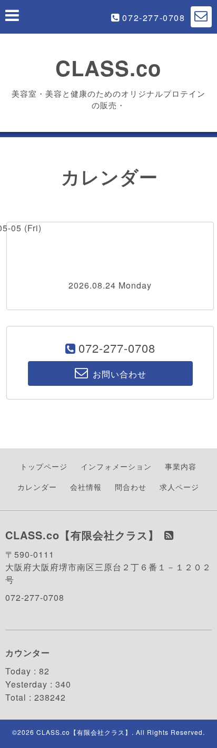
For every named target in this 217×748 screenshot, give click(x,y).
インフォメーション (116, 466)
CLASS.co (108, 68)
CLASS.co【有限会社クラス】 (84, 731)
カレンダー (37, 486)
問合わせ (130, 486)
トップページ (43, 466)
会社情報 (86, 486)
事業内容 (180, 466)
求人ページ (179, 486)
